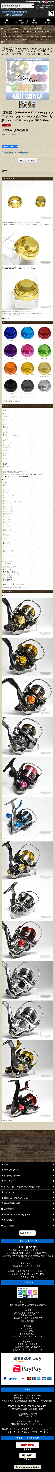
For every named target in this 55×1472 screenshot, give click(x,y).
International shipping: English (40, 2)
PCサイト (29, 1233)
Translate (20, 9)
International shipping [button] (28, 1467)
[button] (34, 21)
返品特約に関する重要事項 (16, 152)
